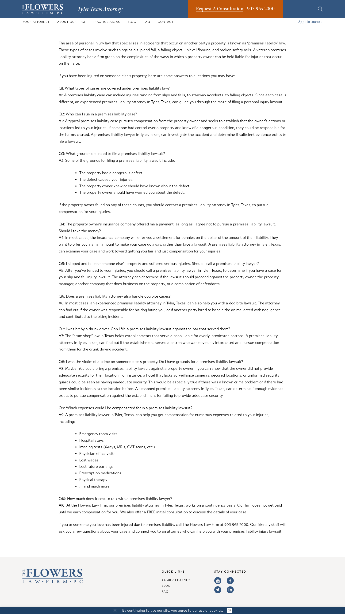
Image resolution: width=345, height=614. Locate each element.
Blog (131, 22)
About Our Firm (71, 22)
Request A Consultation (219, 9)
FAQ (147, 22)
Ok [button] (229, 610)
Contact (166, 22)
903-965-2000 (261, 9)
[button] (115, 610)
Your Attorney (36, 22)
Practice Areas (106, 22)
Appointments (310, 22)
